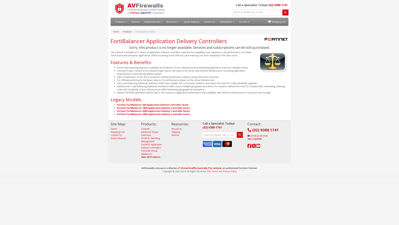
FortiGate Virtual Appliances (149, 152)
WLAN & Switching (150, 138)
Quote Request (191, 21)
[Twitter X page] (254, 146)
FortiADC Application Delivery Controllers (151, 146)
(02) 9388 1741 (278, 5)
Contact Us (209, 21)
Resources (172, 21)
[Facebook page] (249, 146)
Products (120, 21)
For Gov (243, 21)
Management (148, 141)
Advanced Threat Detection (149, 133)
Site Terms (212, 171)
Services (135, 21)
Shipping (175, 131)
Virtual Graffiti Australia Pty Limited (201, 168)
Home (116, 31)
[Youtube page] (258, 146)
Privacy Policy (230, 171)
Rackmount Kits (152, 21)
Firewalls (145, 128)
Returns (175, 135)
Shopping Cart (278, 21)
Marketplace (226, 21)
